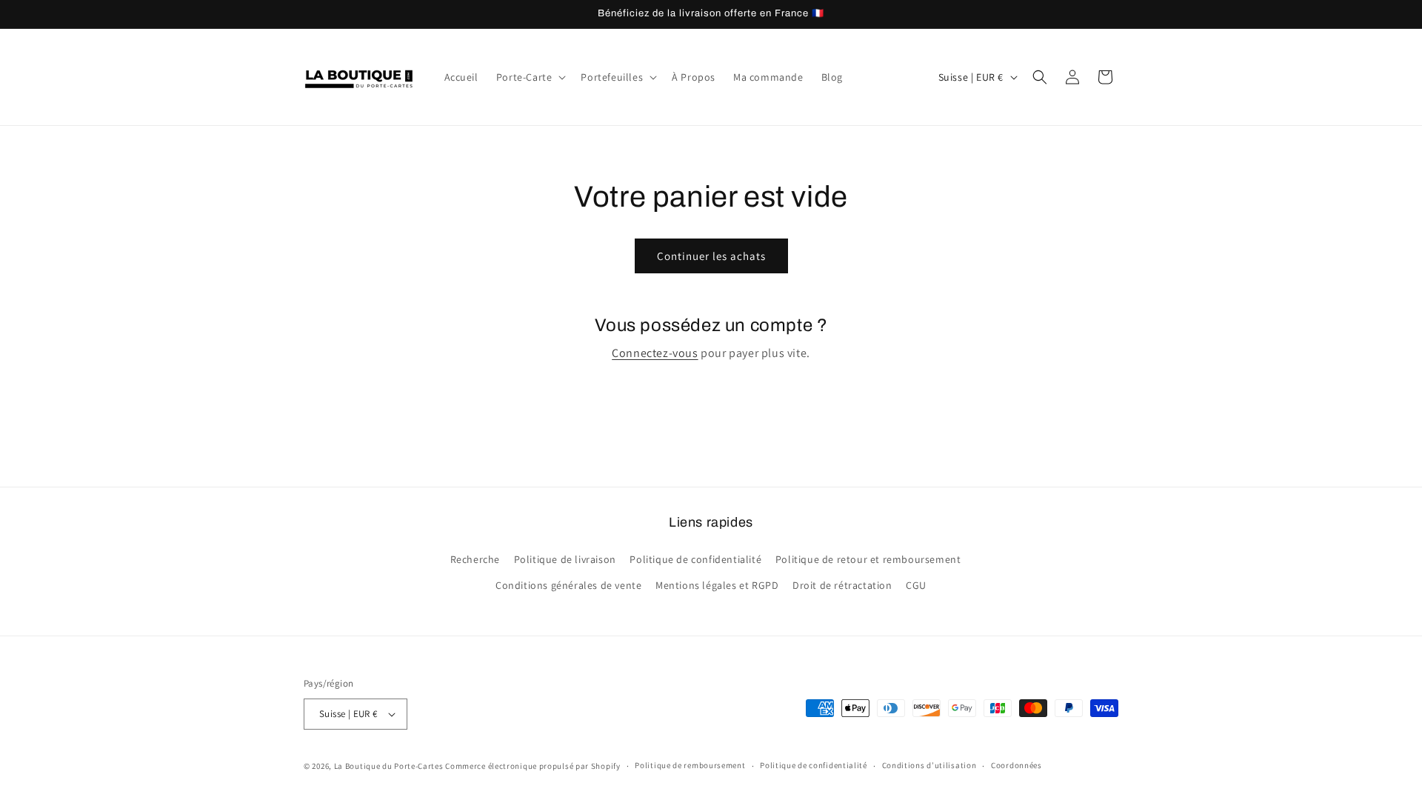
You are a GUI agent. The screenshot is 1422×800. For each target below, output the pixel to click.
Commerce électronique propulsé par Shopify (532, 766)
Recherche (475, 559)
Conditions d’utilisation (929, 765)
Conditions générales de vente (568, 585)
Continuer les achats (711, 256)
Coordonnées (1016, 765)
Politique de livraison (565, 559)
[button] (530, 77)
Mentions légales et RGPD (716, 585)
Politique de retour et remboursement (868, 559)
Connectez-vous (655, 353)
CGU (916, 585)
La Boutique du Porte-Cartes (389, 766)
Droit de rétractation (842, 585)
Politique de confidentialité (695, 559)
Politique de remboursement (690, 765)
